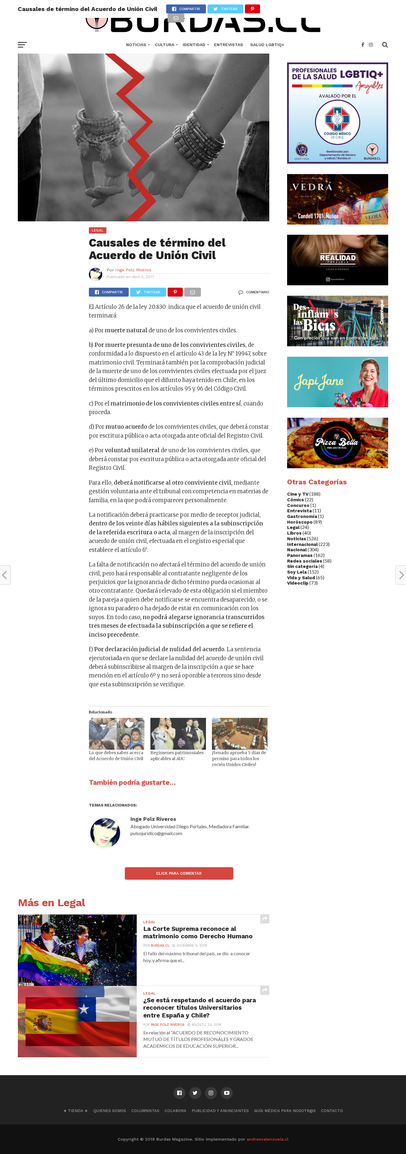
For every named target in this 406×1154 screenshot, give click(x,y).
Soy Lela (297, 572)
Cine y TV (298, 494)
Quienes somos (109, 1110)
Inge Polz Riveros (133, 269)
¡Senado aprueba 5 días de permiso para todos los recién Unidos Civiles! (239, 758)
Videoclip (298, 583)
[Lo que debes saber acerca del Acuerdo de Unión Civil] (116, 734)
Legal (293, 527)
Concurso (298, 505)
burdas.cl (160, 946)
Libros (294, 533)
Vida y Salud (301, 577)
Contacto (332, 1110)
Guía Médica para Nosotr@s (285, 1110)
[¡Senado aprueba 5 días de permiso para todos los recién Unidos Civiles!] (239, 734)
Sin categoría (302, 566)
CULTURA (164, 44)
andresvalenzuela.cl (267, 1139)
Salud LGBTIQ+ (267, 44)
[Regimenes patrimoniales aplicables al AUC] (178, 734)
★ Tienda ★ (75, 1110)
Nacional (297, 549)
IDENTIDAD (194, 44)
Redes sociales (304, 561)
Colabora (175, 1110)
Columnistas (145, 1110)
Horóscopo (300, 522)
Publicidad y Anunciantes (220, 1110)
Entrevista (299, 510)
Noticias (136, 44)
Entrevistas (228, 44)
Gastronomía (302, 516)
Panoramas (300, 555)
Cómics (295, 499)
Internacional (302, 544)
